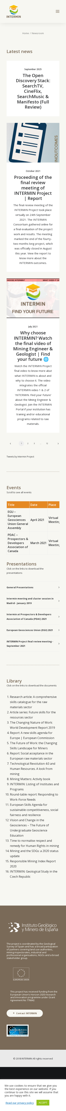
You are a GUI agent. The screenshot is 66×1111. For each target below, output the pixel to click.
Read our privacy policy (20, 1102)
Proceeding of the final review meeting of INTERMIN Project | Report (33, 187)
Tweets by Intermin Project (20, 456)
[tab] (33, 587)
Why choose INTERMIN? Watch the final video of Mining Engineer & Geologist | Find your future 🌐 (33, 346)
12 (47, 443)
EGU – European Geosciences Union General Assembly (18, 520)
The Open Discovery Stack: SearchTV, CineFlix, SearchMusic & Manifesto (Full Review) (33, 91)
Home (25, 33)
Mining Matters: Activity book (30, 779)
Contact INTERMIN (26, 1013)
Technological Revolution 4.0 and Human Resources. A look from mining (32, 769)
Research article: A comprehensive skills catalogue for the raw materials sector (33, 702)
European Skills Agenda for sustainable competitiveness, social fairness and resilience (34, 810)
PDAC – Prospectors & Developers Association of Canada (18, 543)
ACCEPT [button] (43, 1102)
